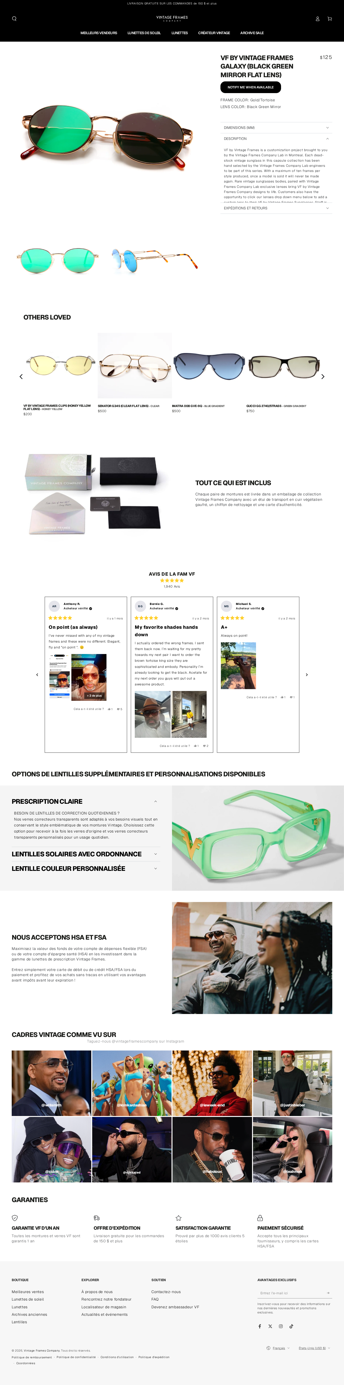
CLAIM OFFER (172, 733)
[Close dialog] (216, 637)
